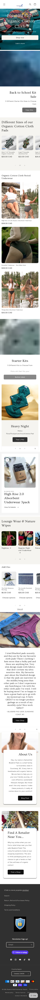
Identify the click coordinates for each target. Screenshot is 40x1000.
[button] (4, 4)
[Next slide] (24, 448)
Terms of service (20, 992)
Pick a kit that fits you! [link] (20, 371)
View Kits (29, 110)
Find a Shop (15, 872)
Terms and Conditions (12, 910)
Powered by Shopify (21, 989)
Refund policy (9, 992)
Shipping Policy (9, 905)
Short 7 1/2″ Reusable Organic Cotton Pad (8, 153)
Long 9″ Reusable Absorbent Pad (23, 153)
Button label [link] (20, 377)
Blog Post (25, 798)
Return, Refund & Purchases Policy (16, 900)
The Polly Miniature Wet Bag (8, 589)
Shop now (20, 38)
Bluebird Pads (11, 989)
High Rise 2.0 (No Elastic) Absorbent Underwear (17, 220)
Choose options (8, 598)
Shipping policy (32, 992)
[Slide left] (15, 165)
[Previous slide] (15, 448)
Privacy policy (33, 989)
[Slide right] (24, 165)
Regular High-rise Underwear (24, 549)
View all (20, 609)
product (26, 890)
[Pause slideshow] (36, 448)
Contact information (21, 995)
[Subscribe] (31, 944)
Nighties (5, 548)
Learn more (20, 43)
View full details (10, 507)
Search (6, 896)
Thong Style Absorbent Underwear (12, 310)
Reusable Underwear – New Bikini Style (14, 265)
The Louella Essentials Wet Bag (25, 589)
